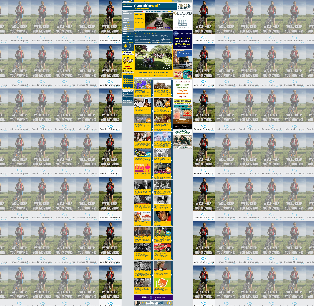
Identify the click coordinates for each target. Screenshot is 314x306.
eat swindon (126, 15)
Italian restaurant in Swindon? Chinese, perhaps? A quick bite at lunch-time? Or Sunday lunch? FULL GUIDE (162, 291)
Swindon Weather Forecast (140, 36)
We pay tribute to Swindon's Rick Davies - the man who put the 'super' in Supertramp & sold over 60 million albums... (162, 127)
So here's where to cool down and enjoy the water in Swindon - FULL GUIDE (143, 160)
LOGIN (183, 1)
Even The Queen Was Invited (141, 37)
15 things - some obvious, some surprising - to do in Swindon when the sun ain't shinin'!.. (162, 176)
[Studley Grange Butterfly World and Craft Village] (182, 98)
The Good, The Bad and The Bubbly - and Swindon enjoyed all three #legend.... (162, 223)
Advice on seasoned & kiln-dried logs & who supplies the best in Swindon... (161, 110)
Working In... (163, 38)
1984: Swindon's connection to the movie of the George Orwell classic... (143, 191)
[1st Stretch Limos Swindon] (182, 68)
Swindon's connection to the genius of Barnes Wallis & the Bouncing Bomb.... (142, 223)
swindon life (126, 18)
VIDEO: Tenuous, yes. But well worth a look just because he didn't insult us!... (143, 239)
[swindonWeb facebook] (128, 37)
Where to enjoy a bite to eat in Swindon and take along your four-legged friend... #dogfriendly (143, 290)
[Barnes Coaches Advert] (182, 78)
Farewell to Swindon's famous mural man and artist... (142, 109)
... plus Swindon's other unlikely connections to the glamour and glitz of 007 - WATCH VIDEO (162, 144)
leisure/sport (126, 16)
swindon (126, 22)
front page (125, 11)
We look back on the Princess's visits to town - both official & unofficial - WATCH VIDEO (161, 272)
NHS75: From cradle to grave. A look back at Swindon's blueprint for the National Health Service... (162, 208)
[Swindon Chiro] (60, 153)
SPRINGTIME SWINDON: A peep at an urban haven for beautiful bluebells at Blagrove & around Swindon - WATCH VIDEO (143, 93)
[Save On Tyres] (182, 103)
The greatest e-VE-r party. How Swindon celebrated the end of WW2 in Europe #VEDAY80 (161, 160)
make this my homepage (144, 1)
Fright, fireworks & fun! (165, 36)
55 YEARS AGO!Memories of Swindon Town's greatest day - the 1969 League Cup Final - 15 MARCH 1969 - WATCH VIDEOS (161, 256)
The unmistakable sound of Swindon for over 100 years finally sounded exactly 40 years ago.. (162, 92)
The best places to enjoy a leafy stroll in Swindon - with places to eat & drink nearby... (142, 126)
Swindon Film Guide (155, 39)
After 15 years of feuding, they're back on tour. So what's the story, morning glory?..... (142, 207)
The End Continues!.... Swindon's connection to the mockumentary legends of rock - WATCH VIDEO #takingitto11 (142, 144)
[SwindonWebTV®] (127, 34)
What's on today (155, 35)
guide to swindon (127, 20)
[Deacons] (182, 29)
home (135, 1)
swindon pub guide (127, 13)
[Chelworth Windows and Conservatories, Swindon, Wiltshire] (182, 148)
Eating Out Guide (164, 35)
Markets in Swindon (155, 40)
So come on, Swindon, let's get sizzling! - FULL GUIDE (142, 175)
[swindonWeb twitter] (128, 40)
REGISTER (189, 1)
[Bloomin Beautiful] (182, 128)
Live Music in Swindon (154, 37)
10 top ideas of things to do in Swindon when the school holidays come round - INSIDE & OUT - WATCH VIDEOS (162, 239)
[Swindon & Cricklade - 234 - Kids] (182, 123)
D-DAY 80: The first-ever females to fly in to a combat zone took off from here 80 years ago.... (162, 191)
